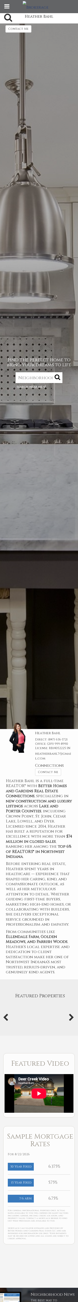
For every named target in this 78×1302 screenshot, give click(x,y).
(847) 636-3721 (58, 739)
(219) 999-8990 (57, 744)
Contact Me (18, 29)
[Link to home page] (39, 6)
